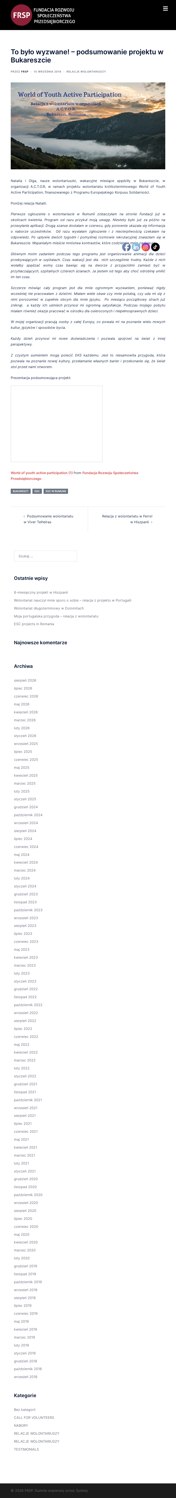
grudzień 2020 (26, 1179)
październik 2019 (28, 1282)
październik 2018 (28, 1369)
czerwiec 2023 (26, 941)
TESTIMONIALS (26, 1449)
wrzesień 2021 (25, 1108)
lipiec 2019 (23, 1305)
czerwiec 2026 (26, 696)
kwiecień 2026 (26, 712)
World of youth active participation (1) (42, 473)
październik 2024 (28, 815)
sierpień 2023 (25, 925)
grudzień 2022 (26, 989)
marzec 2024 (25, 870)
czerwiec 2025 (26, 759)
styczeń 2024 (25, 886)
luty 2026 (22, 728)
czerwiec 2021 (26, 1131)
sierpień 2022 (25, 1021)
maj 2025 (21, 767)
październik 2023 (28, 910)
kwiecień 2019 (25, 1329)
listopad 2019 (25, 1274)
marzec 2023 (25, 965)
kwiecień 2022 (26, 1052)
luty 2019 (21, 1345)
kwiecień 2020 (26, 1242)
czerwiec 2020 (26, 1226)
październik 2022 (28, 1005)
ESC (37, 491)
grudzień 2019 (25, 1266)
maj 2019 (21, 1321)
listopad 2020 (25, 1187)
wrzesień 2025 (26, 743)
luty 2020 (22, 1258)
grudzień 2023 (26, 894)
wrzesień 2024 (26, 823)
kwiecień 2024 (26, 862)
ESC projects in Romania (34, 624)
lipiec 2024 (23, 839)
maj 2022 (21, 1044)
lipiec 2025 (23, 751)
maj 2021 (21, 1139)
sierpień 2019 (25, 1298)
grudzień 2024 (26, 807)
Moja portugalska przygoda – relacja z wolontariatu (56, 616)
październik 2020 (28, 1195)
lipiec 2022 (23, 1028)
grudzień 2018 (25, 1361)
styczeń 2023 (25, 981)
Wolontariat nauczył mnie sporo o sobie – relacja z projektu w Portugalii (72, 600)
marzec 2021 (24, 1155)
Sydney (82, 1490)
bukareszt (21, 491)
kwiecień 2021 (25, 1147)
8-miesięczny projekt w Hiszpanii (41, 592)
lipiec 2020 (23, 1218)
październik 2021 (28, 1100)
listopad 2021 (25, 1092)
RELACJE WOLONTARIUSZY (86, 71)
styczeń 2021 (25, 1171)
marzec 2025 (25, 783)
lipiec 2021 (23, 1123)
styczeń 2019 (25, 1353)
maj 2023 (21, 949)
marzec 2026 (25, 720)
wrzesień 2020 (26, 1203)
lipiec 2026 (23, 688)
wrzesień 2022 (26, 1013)
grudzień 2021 (25, 1084)
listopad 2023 (25, 902)
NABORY (21, 1425)
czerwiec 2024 (26, 847)
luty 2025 (22, 791)
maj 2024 (21, 854)
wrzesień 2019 (25, 1290)
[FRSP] (43, 14)
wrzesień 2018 (25, 1377)
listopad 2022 (25, 997)
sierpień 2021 (25, 1115)
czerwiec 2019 (26, 1313)
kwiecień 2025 (26, 775)
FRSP (25, 71)
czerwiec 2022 (26, 1036)
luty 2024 (22, 878)
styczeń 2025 (25, 799)
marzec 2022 (25, 1060)
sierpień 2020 (25, 1210)
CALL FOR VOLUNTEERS (34, 1417)
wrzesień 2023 (26, 918)
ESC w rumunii (56, 491)
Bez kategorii (24, 1409)
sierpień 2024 (25, 831)
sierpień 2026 (25, 680)
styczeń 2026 (25, 736)
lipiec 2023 (23, 933)
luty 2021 (21, 1163)
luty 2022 (22, 1068)
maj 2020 (21, 1234)
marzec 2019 (24, 1337)
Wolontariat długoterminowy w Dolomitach (49, 608)
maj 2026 (21, 704)
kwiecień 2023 (26, 957)
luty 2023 (22, 973)
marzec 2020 (25, 1250)
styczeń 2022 (25, 1076)
